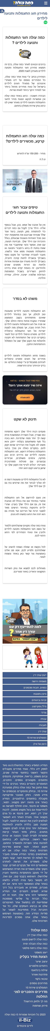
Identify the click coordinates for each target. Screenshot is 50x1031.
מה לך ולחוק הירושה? (35, 1001)
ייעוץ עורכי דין (39, 675)
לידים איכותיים (25, 1026)
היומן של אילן (39, 743)
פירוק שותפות (40, 1005)
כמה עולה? (39, 930)
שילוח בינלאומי (39, 970)
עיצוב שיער (41, 961)
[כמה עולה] (23, 5)
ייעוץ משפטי (40, 952)
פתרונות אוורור (39, 974)
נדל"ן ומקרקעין (39, 706)
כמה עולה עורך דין (37, 935)
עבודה (43, 718)
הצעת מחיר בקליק (33, 956)
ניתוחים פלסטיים (38, 965)
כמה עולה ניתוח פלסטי (34, 948)
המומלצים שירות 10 (36, 737)
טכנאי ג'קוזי (41, 979)
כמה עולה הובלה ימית (35, 943)
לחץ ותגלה (25, 397)
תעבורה (42, 725)
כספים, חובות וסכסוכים (35, 687)
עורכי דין (42, 731)
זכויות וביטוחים (39, 700)
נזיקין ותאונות (39, 693)
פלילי (43, 712)
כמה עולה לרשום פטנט (34, 939)
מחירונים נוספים (38, 983)
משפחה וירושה (39, 681)
